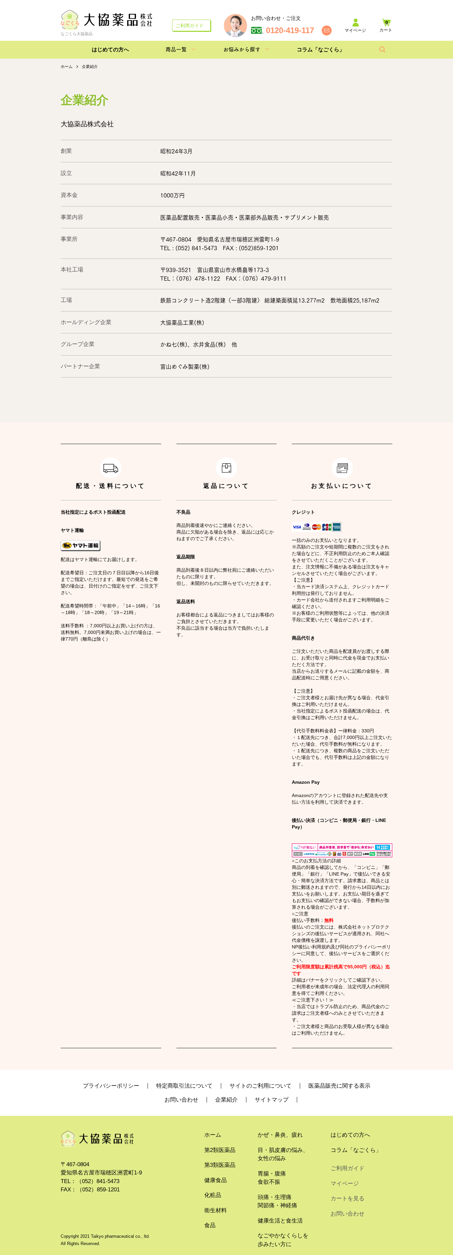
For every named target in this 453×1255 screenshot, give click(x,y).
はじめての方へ (110, 49)
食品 (210, 1225)
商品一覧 (176, 49)
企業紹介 (226, 1100)
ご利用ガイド (190, 25)
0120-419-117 (290, 30)
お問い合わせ (181, 1100)
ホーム (67, 66)
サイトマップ (272, 1100)
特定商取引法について (184, 1086)
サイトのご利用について (260, 1086)
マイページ (345, 1183)
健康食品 (215, 1180)
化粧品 (212, 1195)
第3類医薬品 (219, 1165)
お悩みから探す (241, 49)
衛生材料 (215, 1210)
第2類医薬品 (219, 1150)
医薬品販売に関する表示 (339, 1086)
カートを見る (347, 1198)
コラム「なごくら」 (321, 49)
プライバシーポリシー (111, 1086)
